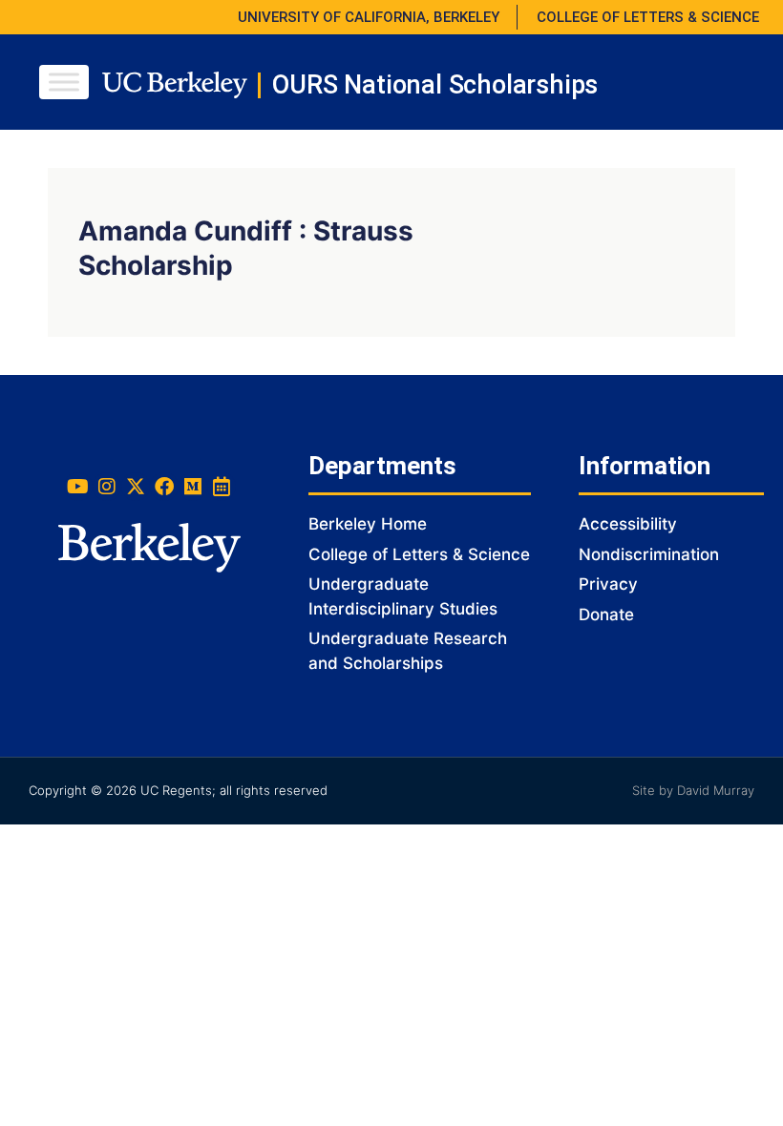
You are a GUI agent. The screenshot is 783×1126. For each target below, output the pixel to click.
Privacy (608, 584)
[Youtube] (78, 486)
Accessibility (628, 523)
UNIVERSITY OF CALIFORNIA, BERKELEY (368, 17)
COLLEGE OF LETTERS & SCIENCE (648, 17)
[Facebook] (164, 486)
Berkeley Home (367, 523)
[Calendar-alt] (221, 486)
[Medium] (193, 486)
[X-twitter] (135, 486)
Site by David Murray (693, 790)
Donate (606, 614)
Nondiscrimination (649, 554)
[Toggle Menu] (64, 82)
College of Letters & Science (419, 554)
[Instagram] (107, 486)
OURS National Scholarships (435, 85)
